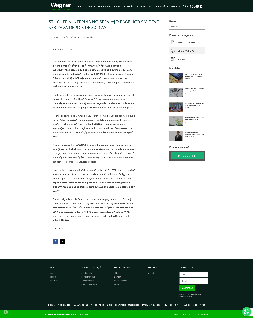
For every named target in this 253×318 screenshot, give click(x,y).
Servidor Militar (88, 277)
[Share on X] (62, 241)
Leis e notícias (186, 50)
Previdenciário (87, 280)
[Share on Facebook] (55, 241)
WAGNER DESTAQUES (189, 42)
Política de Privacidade (182, 314)
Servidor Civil (87, 273)
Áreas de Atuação (123, 6)
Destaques (118, 277)
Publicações (161, 6)
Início (78, 6)
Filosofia (90, 6)
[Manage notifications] (6, 312)
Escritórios (104, 6)
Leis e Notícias (88, 36)
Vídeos (117, 273)
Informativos (144, 6)
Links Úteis (151, 273)
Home (55, 36)
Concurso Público (89, 284)
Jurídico (182, 59)
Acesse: (201, 314)
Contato (175, 6)
